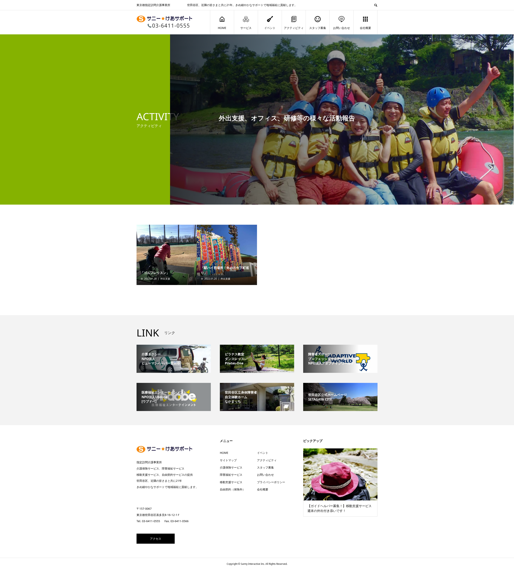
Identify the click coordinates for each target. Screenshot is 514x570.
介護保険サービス (231, 467)
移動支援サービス (231, 482)
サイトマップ (228, 460)
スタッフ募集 (317, 28)
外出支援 (165, 278)
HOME (222, 28)
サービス (246, 28)
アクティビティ (294, 28)
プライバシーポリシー (271, 482)
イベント (269, 28)
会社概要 (365, 28)
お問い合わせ (341, 28)
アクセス (155, 538)
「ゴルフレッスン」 (155, 273)
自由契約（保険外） (232, 489)
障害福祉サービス (231, 475)
